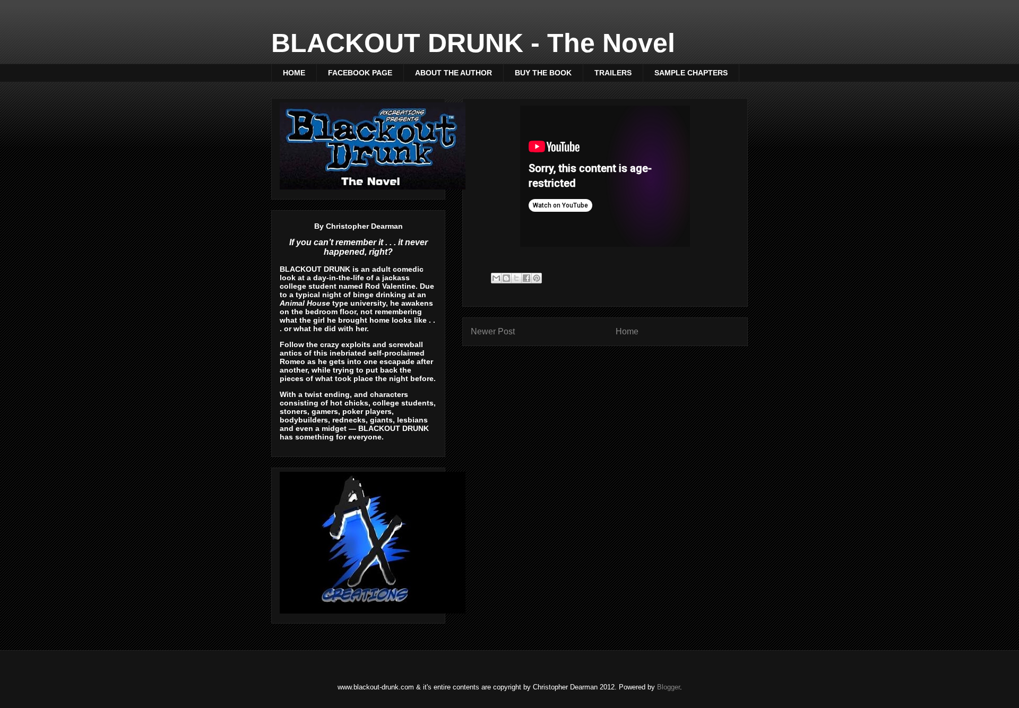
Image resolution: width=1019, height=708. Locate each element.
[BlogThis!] (506, 278)
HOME (294, 72)
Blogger (668, 687)
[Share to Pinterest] (536, 278)
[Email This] (496, 278)
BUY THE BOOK (543, 72)
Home (627, 331)
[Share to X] (516, 278)
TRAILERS (613, 72)
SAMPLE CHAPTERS (691, 72)
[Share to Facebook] (526, 278)
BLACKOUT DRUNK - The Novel (473, 43)
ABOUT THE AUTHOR (453, 72)
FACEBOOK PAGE (360, 72)
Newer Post (493, 331)
